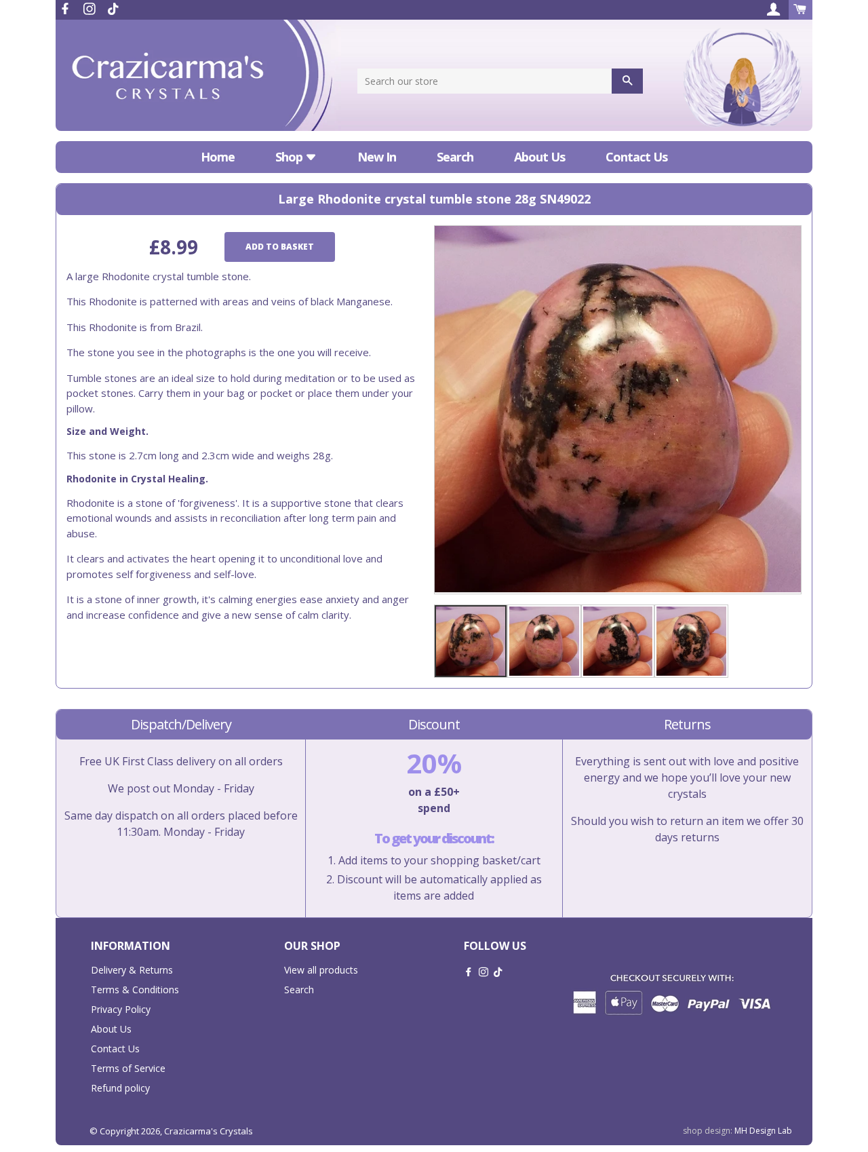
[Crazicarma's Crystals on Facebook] (66, 9)
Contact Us (636, 157)
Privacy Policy (121, 1009)
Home (218, 157)
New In (376, 157)
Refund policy (120, 1087)
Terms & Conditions (135, 989)
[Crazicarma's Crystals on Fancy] (113, 9)
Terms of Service (128, 1068)
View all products (321, 969)
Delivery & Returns (132, 969)
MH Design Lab (763, 1130)
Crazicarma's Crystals (208, 1131)
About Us (539, 157)
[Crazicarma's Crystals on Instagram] (90, 9)
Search (455, 157)
